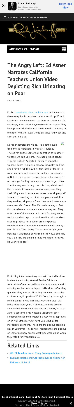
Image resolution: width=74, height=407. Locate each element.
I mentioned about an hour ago (31, 112)
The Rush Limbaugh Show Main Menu (28, 17)
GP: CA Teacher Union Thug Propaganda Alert (36, 353)
